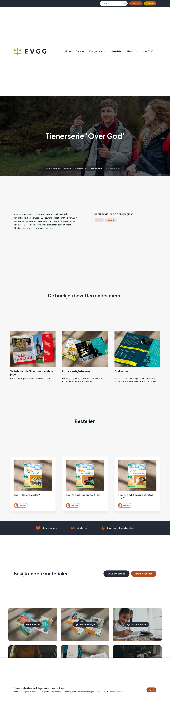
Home (68, 51)
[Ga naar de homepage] (30, 51)
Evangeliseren (96, 51)
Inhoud (99, 220)
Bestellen (111, 220)
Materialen (116, 51)
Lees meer (120, 692)
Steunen (80, 51)
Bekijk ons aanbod (116, 573)
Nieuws (130, 51)
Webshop (136, 3)
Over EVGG (148, 51)
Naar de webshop (143, 573)
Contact (150, 3)
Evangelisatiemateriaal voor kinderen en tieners (83, 168)
